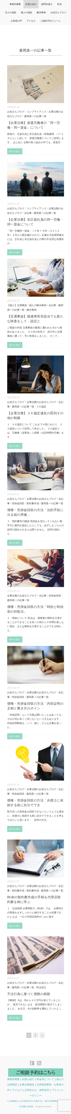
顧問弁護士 (47, 4)
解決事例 (41, 12)
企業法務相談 (27, 1084)
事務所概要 (15, 4)
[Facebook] (33, 1063)
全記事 (28, 213)
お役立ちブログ (58, 12)
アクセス (31, 21)
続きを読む (15, 151)
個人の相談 (26, 12)
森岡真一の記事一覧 (35, 116)
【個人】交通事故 (17, 305)
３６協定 (41, 406)
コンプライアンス (36, 111)
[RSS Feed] (39, 1063)
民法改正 (41, 987)
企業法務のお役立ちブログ (41, 402)
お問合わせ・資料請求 (36, 1090)
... (61, 142)
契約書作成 (33, 503)
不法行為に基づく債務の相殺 (28, 994)
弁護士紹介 (31, 4)
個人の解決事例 (37, 305)
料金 (59, 4)
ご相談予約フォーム (50, 21)
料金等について (45, 1079)
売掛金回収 (18, 503)
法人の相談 (10, 12)
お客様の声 (16, 21)
